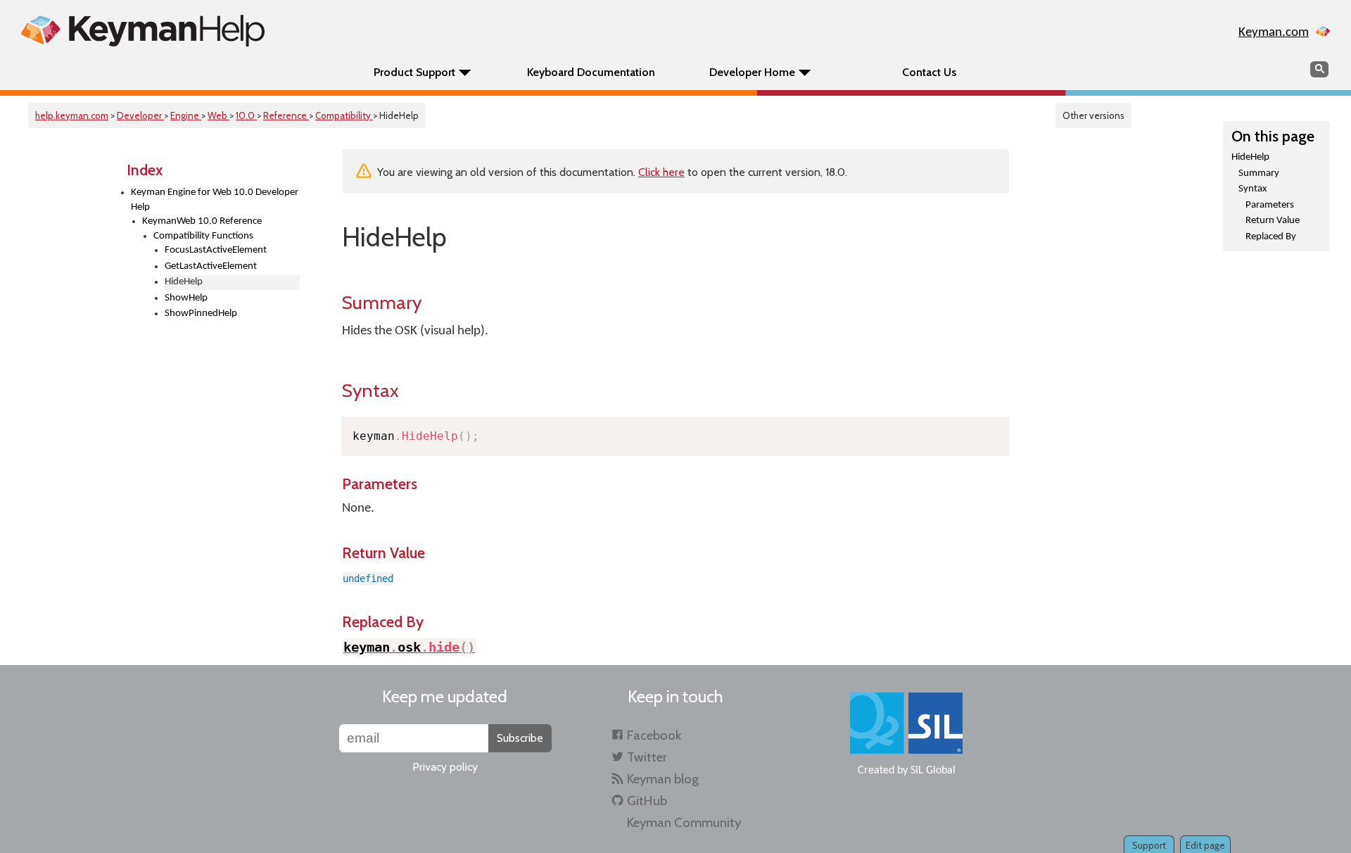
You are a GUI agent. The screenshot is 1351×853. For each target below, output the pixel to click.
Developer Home (752, 72)
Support (1149, 845)
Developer (140, 115)
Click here (661, 172)
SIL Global (933, 770)
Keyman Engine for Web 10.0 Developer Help (214, 200)
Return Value (1272, 220)
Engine (185, 115)
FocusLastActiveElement (216, 250)
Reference (286, 115)
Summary (1258, 173)
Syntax (1252, 189)
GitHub (647, 800)
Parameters (1269, 205)
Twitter (647, 757)
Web (218, 115)
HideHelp (1250, 157)
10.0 (246, 115)
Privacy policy (445, 766)
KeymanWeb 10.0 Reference (202, 221)
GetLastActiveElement (211, 266)
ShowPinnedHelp (201, 313)
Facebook (654, 735)
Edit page (1205, 845)
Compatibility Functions (203, 236)
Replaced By (1270, 237)
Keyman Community (684, 822)
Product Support (414, 72)
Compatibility (344, 115)
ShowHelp (186, 298)
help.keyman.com (71, 115)
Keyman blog (663, 779)
